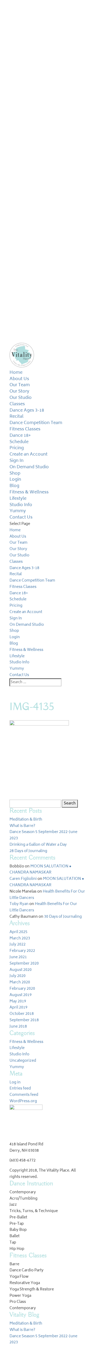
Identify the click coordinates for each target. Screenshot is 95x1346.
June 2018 (18, 1026)
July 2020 (18, 976)
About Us (19, 379)
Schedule (19, 442)
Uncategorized (23, 1060)
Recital (16, 416)
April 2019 (18, 1007)
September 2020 (24, 963)
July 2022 (18, 944)
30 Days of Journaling (63, 916)
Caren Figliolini (23, 879)
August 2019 (21, 995)
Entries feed (20, 1088)
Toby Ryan (19, 904)
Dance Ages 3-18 (27, 410)
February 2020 (22, 988)
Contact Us (21, 517)
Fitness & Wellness (29, 492)
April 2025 (18, 932)
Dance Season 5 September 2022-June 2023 (43, 835)
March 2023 (20, 938)
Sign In (16, 461)
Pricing (17, 448)
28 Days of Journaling (28, 851)
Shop (15, 473)
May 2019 (18, 1001)
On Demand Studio (29, 467)
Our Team (20, 385)
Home (16, 372)
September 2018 (24, 1020)
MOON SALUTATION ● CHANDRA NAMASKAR (40, 869)
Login (15, 479)
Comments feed (24, 1095)
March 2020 (20, 982)
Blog (14, 486)
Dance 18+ (20, 435)
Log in (15, 1082)
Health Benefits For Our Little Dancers (47, 894)
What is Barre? (22, 826)
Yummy (18, 511)
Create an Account (29, 454)
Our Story (19, 391)
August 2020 (21, 970)
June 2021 (18, 957)
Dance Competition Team (36, 423)
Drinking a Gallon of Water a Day (38, 844)
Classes (17, 404)
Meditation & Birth (26, 819)
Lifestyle (18, 498)
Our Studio (21, 398)
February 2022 (22, 951)
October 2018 (22, 1014)
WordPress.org (23, 1101)
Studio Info (21, 505)
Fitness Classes (25, 429)
